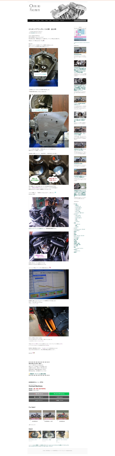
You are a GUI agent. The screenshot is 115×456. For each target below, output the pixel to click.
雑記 (75, 247)
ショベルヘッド (40, 446)
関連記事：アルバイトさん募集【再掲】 (38, 373)
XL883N (41, 445)
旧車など (77, 205)
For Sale (37, 20)
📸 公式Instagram (59, 397)
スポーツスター (46, 446)
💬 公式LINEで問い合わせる (59, 393)
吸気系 (37, 445)
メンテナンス (77, 224)
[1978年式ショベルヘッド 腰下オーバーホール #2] (35, 434)
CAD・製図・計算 (77, 244)
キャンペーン (77, 250)
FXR (76, 219)
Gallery (42, 20)
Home (33, 20)
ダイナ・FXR (77, 211)
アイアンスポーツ (78, 207)
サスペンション (76, 236)
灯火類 (75, 240)
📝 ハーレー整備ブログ (38, 397)
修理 (76, 225)
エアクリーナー (46, 445)
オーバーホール (63, 445)
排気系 (75, 234)
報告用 (75, 252)
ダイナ (76, 220)
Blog (50, 20)
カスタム (77, 226)
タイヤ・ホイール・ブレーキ (79, 235)
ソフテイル (77, 210)
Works (47, 20)
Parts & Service (56, 20)
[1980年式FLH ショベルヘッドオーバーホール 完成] (48, 434)
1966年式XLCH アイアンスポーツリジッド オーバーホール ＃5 (62, 439)
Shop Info (62, 20)
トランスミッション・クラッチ (79, 229)
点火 (75, 233)
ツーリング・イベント (79, 248)
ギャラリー (76, 214)
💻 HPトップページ (38, 400)
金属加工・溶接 (76, 243)
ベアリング (50, 446)
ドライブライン (76, 230)
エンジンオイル (54, 445)
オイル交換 (59, 445)
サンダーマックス (35, 446)
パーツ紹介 (76, 245)
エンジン (34, 445)
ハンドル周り (76, 238)
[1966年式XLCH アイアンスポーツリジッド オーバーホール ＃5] (62, 434)
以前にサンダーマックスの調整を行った (37, 228)
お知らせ (75, 249)
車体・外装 (76, 239)
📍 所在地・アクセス (59, 400)
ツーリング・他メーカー (79, 212)
